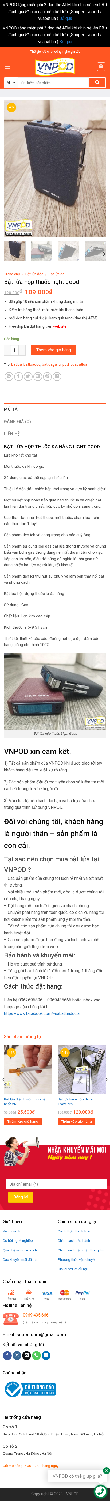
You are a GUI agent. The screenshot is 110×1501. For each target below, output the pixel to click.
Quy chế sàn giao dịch (20, 1250)
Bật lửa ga (56, 274)
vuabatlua (78, 364)
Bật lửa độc (34, 274)
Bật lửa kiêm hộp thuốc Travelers (76, 1101)
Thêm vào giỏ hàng (53, 350)
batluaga (49, 364)
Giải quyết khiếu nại (73, 1269)
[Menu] (7, 66)
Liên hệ (12, 433)
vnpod (63, 364)
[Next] (97, 168)
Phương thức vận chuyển (77, 1259)
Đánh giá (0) (17, 421)
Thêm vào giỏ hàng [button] (22, 1121)
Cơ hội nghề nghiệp (18, 1240)
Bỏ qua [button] (65, 18)
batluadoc (31, 364)
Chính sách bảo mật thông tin (81, 1250)
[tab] (55, 409)
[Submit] (97, 82)
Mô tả (11, 409)
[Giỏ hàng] (101, 66)
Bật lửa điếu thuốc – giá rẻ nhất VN (24, 1101)
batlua (16, 364)
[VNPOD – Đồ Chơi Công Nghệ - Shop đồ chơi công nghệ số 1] (55, 66)
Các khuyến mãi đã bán (20, 1259)
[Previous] (13, 168)
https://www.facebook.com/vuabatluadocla (42, 1013)
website (59, 326)
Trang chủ (12, 274)
